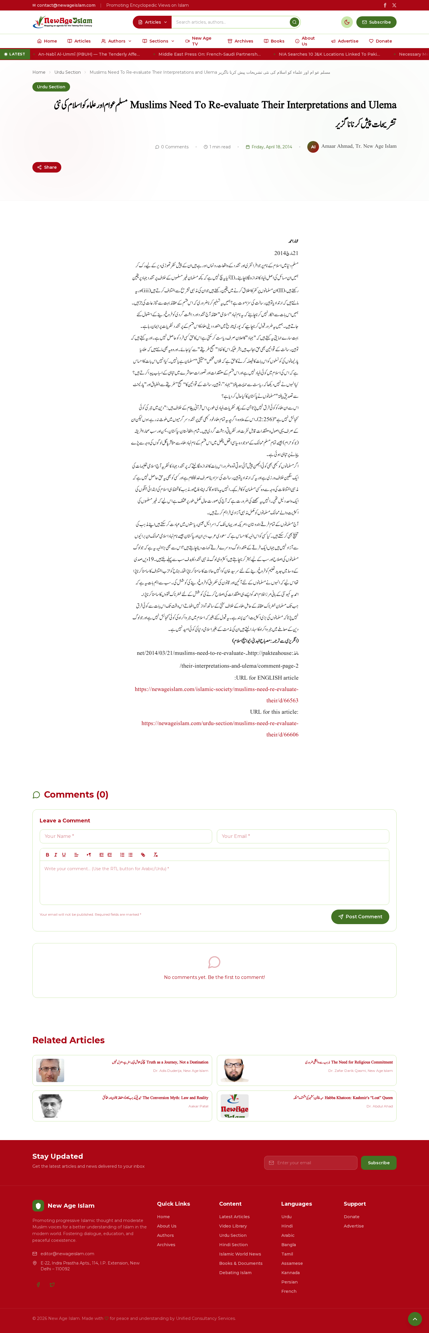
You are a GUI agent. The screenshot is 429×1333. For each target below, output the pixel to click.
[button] (76, 854)
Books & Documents (241, 1263)
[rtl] (89, 854)
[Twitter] (52, 1284)
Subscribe (379, 1162)
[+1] (110, 854)
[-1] (101, 854)
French (289, 1291)
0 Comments (175, 147)
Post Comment (364, 916)
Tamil (287, 1254)
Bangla (288, 1244)
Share (50, 167)
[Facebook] (38, 1284)
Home (39, 72)
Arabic (287, 1235)
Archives (166, 1244)
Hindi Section (233, 1244)
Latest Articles (234, 1216)
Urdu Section (67, 72)
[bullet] (130, 854)
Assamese (292, 1263)
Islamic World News (240, 1254)
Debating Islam (235, 1272)
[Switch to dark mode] (347, 22)
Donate (352, 1216)
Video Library (233, 1226)
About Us (167, 1226)
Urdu (286, 1216)
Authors (165, 1235)
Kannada (290, 1272)
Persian (289, 1282)
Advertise (354, 1226)
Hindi (287, 1226)
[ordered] (122, 854)
